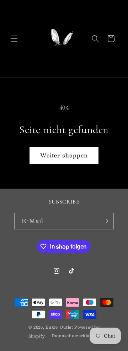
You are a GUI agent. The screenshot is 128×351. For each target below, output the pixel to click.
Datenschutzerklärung (76, 335)
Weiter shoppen (64, 155)
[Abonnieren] (105, 221)
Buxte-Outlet (59, 327)
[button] (14, 38)
